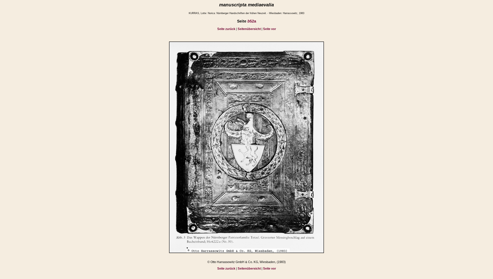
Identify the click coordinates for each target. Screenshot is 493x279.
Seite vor (269, 29)
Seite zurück (226, 29)
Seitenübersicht (249, 29)
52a (251, 21)
